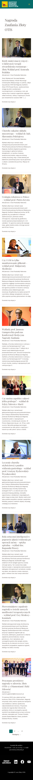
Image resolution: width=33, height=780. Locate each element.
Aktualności (6, 75)
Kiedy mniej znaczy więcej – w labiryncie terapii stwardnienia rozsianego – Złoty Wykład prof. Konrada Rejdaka (15, 66)
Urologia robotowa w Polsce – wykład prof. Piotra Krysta (16, 198)
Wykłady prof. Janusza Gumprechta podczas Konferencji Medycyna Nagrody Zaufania (13, 333)
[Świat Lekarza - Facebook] (22, 762)
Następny (16, 734)
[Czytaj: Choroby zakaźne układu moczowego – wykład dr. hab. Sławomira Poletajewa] (16, 117)
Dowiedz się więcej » (9, 102)
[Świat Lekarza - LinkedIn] (15, 762)
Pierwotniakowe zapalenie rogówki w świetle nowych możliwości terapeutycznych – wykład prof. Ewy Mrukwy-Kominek (16, 612)
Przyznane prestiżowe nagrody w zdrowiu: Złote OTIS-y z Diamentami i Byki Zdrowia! (15, 685)
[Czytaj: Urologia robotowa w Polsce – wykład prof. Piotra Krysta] (16, 184)
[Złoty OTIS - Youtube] (29, 762)
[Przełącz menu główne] (29, 4)
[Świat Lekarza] (6, 762)
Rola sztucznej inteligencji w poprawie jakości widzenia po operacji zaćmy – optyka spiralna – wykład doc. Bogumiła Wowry (16, 542)
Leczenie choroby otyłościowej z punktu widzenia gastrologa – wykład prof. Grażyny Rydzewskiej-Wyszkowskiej (16, 468)
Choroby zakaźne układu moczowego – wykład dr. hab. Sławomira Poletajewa (16, 133)
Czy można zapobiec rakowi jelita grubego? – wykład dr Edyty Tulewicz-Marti (15, 401)
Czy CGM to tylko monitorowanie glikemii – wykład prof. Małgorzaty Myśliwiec (14, 264)
